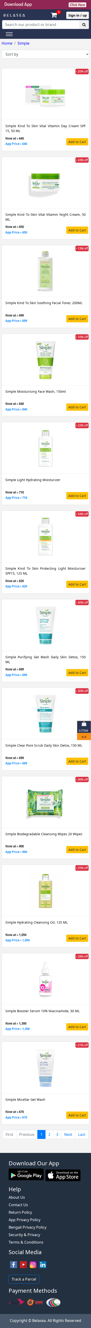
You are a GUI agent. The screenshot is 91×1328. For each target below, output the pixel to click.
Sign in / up (77, 15)
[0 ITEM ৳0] (45, 1150)
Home (7, 43)
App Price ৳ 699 (16, 321)
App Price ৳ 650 (16, 232)
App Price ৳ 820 (16, 586)
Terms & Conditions (26, 1242)
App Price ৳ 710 (16, 498)
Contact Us (18, 1204)
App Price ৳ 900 (16, 852)
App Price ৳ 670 (16, 1117)
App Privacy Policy (24, 1219)
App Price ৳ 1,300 (17, 1029)
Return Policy (20, 1212)
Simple (23, 43)
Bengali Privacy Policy (27, 1227)
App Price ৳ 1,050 (17, 940)
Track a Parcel (24, 1279)
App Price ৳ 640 (16, 144)
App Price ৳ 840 (16, 409)
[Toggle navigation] (9, 34)
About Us (17, 1197)
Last (81, 1134)
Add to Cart (77, 142)
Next (68, 1134)
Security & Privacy (24, 1234)
